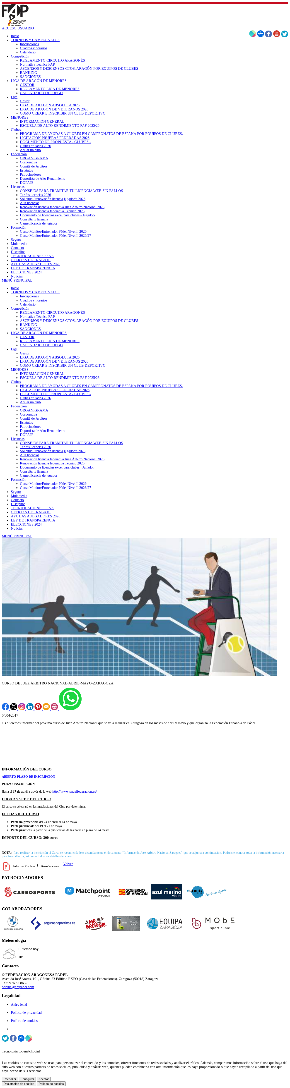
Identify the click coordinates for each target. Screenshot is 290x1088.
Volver (68, 864)
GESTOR (27, 337)
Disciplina (18, 504)
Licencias (17, 439)
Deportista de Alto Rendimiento (42, 431)
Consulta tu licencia (34, 471)
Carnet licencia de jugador (38, 475)
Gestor (24, 353)
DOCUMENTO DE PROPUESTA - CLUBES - (55, 394)
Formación (18, 479)
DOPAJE (27, 435)
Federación (19, 406)
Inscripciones (29, 296)
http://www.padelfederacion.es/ (74, 791)
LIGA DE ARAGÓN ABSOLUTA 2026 (50, 357)
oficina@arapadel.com (18, 987)
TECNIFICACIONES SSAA (32, 508)
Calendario (28, 304)
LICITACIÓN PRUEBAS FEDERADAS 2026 (54, 390)
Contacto (17, 500)
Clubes (16, 382)
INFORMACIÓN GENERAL (42, 373)
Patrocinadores (30, 426)
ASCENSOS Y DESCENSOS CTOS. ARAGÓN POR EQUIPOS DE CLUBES (79, 321)
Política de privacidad (26, 1012)
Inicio (15, 288)
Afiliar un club (30, 402)
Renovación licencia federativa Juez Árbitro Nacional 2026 (62, 459)
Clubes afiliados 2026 (35, 398)
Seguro (16, 492)
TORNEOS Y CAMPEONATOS (35, 292)
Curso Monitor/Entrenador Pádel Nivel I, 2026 (53, 483)
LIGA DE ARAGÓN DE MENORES (39, 333)
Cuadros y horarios (33, 300)
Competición (20, 308)
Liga (14, 349)
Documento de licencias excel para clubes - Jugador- (57, 467)
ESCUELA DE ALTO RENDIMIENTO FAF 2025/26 (59, 378)
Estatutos (26, 422)
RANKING (28, 325)
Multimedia (19, 496)
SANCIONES (30, 329)
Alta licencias (29, 455)
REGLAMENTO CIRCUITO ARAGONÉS (52, 312)
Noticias (17, 528)
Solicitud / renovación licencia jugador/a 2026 (52, 451)
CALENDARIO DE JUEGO (41, 345)
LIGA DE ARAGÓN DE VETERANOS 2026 (54, 361)
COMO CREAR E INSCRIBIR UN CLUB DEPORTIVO (63, 365)
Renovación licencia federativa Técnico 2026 (52, 463)
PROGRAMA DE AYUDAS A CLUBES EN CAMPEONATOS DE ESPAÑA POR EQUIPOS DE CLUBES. (101, 386)
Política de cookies (24, 1021)
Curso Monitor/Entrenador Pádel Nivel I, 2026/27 (55, 488)
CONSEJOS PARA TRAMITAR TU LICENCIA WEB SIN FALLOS (71, 443)
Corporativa (28, 414)
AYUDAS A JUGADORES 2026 (35, 516)
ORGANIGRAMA (34, 410)
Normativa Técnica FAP (37, 316)
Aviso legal (19, 1004)
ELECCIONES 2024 (26, 524)
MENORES (20, 369)
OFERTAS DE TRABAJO (31, 512)
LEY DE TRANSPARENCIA (33, 520)
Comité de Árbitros (33, 418)
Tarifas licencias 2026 (35, 447)
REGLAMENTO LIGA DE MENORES (50, 341)
